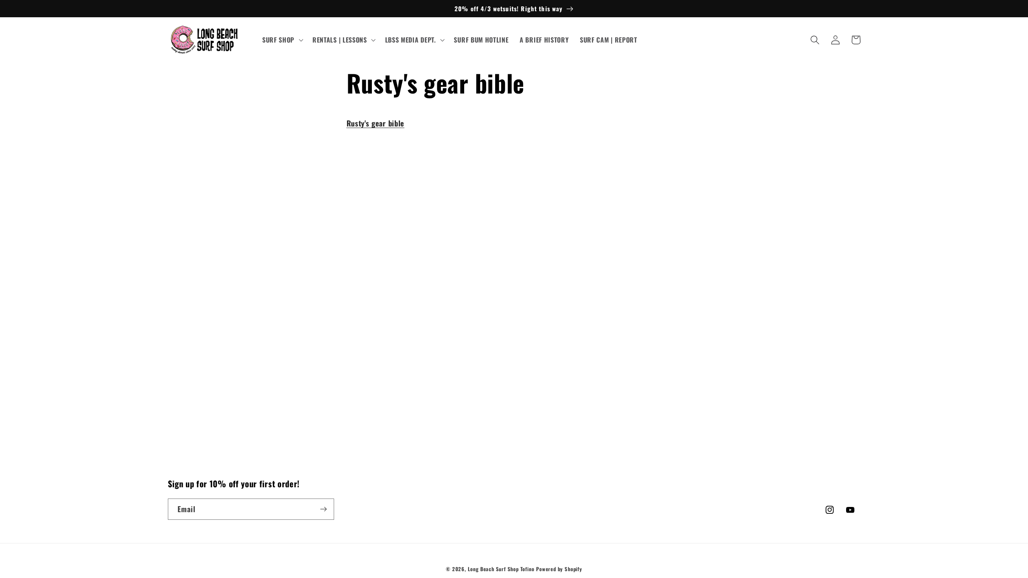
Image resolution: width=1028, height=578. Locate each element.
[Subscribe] (323, 509)
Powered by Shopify (559, 569)
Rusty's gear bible (375, 123)
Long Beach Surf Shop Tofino (501, 569)
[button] (282, 40)
